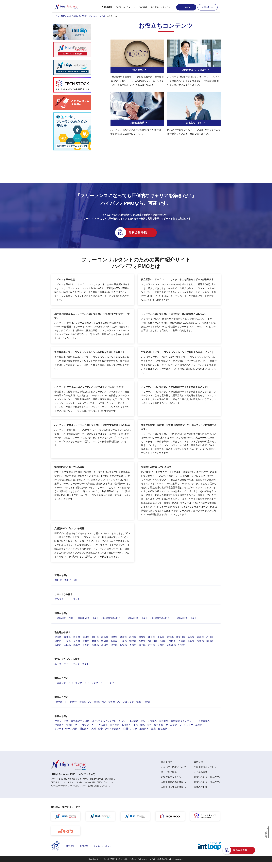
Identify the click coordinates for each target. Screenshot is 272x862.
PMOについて (122, 7)
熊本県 (142, 645)
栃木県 (132, 637)
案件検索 (108, 7)
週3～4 (67, 580)
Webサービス (61, 721)
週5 (75, 580)
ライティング (91, 683)
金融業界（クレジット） (183, 721)
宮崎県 (160, 645)
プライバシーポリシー (103, 846)
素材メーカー (89, 725)
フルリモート (61, 599)
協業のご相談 (200, 787)
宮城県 (86, 637)
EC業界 (134, 721)
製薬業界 (59, 725)
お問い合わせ (207, 7)
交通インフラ (130, 728)
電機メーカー (73, 725)
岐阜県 (86, 641)
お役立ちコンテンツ (160, 7)
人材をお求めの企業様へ (173, 782)
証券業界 (152, 721)
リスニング (60, 683)
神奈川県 (180, 637)
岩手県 (76, 637)
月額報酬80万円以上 (88, 618)
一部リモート (77, 599)
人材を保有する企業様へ (173, 787)
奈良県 (142, 641)
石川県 (209, 637)
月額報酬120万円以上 (136, 618)
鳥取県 (191, 641)
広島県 (58, 645)
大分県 (151, 645)
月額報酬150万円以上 (161, 618)
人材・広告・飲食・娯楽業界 (106, 728)
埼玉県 (151, 637)
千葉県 (160, 637)
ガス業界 (103, 725)
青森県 (67, 637)
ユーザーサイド (62, 664)
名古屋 (114, 641)
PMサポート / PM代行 (66, 702)
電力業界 (114, 725)
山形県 (104, 637)
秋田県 (95, 637)
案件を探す (166, 762)
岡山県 (209, 641)
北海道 (58, 637)
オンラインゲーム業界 (66, 728)
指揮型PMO (85, 702)
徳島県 (76, 645)
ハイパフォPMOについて (173, 767)
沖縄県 (181, 645)
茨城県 (123, 637)
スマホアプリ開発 (80, 721)
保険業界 (163, 721)
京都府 (163, 641)
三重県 (123, 641)
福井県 (58, 641)
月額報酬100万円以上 (112, 618)
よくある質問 (200, 772)
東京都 (170, 637)
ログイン (186, 7)
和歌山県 (152, 641)
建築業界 (144, 728)
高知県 (104, 645)
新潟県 (191, 637)
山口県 (67, 645)
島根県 (200, 641)
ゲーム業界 (171, 725)
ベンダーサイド (81, 664)
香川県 (86, 645)
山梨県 (67, 641)
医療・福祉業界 (159, 728)
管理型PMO (100, 702)
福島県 (114, 637)
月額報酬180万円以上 (185, 618)
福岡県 (114, 645)
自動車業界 (204, 721)
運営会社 (70, 846)
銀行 (143, 721)
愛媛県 (95, 645)
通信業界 (84, 728)
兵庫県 (181, 641)
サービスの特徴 (140, 7)
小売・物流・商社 (142, 725)
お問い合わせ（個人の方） (207, 777)
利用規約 (84, 846)
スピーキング (75, 683)
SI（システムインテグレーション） (110, 721)
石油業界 (126, 725)
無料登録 (198, 762)
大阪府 (172, 641)
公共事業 (158, 725)
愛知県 (104, 641)
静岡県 (95, 641)
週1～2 (58, 580)
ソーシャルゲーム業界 (190, 725)
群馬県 (142, 637)
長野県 (76, 641)
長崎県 (132, 645)
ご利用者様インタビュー (206, 767)
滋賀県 (132, 641)
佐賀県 (123, 645)
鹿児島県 (171, 645)
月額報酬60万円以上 (65, 618)
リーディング (107, 683)
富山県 (200, 637)
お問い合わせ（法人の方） (207, 782)
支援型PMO (114, 702)
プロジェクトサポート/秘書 (136, 702)
